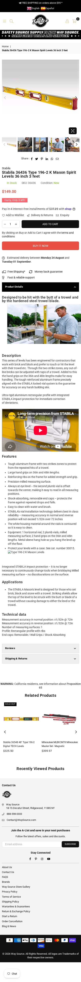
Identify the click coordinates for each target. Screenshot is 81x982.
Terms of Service (11, 896)
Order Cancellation (12, 921)
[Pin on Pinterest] (42, 159)
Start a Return (9, 916)
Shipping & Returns (16, 658)
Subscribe (70, 844)
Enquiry (64, 215)
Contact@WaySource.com (21, 819)
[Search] (11, 21)
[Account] (67, 21)
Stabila (6, 168)
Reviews (10, 648)
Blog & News (9, 926)
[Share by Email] (57, 159)
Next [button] (76, 98)
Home (5, 46)
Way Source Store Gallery (16, 886)
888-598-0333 (14, 813)
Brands (6, 881)
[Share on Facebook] (32, 159)
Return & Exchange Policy (16, 911)
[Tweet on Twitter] (36, 159)
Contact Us (8, 872)
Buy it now (40, 245)
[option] (40, 98)
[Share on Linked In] (47, 159)
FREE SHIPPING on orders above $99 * (41, 3)
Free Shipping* (16, 271)
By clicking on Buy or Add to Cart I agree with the (38, 234)
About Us (7, 867)
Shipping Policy (10, 901)
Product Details (14, 286)
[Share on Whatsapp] (52, 159)
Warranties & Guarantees (16, 906)
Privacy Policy (9, 891)
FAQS (5, 877)
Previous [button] (5, 98)
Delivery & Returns (41, 215)
